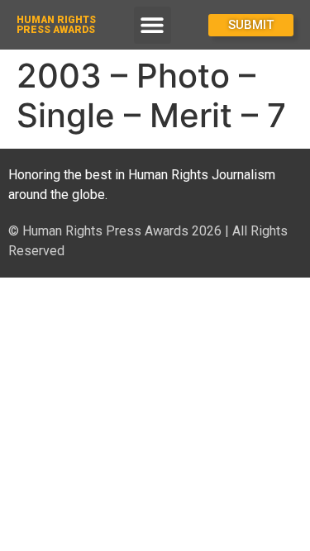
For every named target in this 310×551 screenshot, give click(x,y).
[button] (152, 25)
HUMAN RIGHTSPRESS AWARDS (56, 25)
